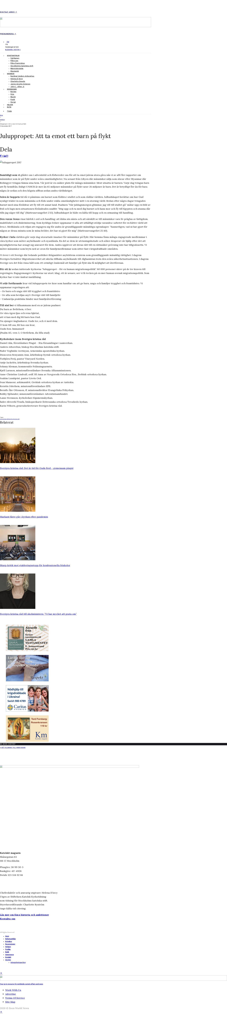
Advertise (10, 993)
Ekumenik (15, 71)
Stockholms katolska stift (22, 66)
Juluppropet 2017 (4, 419)
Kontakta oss (7, 918)
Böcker (13, 92)
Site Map (10, 1001)
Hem (7, 936)
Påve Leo (14, 61)
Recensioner (12, 89)
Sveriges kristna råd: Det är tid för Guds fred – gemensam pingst (36, 468)
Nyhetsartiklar (13, 55)
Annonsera (9, 955)
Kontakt (8, 957)
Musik (13, 97)
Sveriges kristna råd (14, 419)
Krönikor (10, 74)
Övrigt (13, 102)
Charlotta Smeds (18, 81)
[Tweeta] (2, 156)
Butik (9, 107)
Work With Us (13, 990)
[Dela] (0, 156)
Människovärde (17, 68)
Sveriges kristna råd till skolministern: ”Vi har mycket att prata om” (38, 613)
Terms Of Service (15, 997)
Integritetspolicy (18, 962)
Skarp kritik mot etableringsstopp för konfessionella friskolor (35, 565)
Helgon (10, 105)
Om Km (8, 960)
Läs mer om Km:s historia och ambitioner (24, 914)
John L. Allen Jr (17, 87)
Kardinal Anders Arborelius (22, 76)
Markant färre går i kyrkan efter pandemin (24, 516)
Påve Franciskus (18, 63)
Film (12, 94)
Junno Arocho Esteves (20, 84)
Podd (13, 99)
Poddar (8, 949)
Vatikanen (15, 58)
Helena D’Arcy (17, 79)
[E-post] (7, 156)
